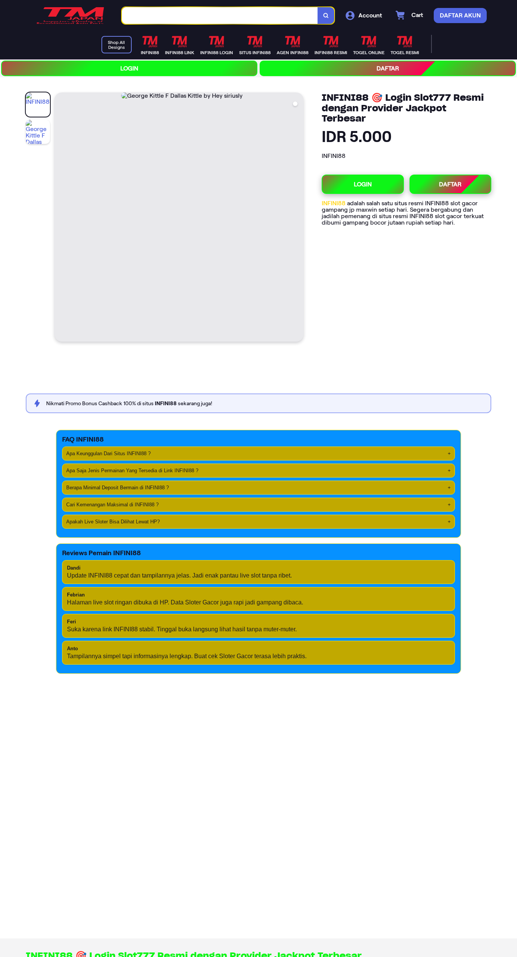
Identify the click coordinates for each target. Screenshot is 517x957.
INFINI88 (334, 203)
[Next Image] (297, 218)
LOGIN (129, 68)
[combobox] (220, 15)
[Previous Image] (61, 218)
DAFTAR (388, 68)
